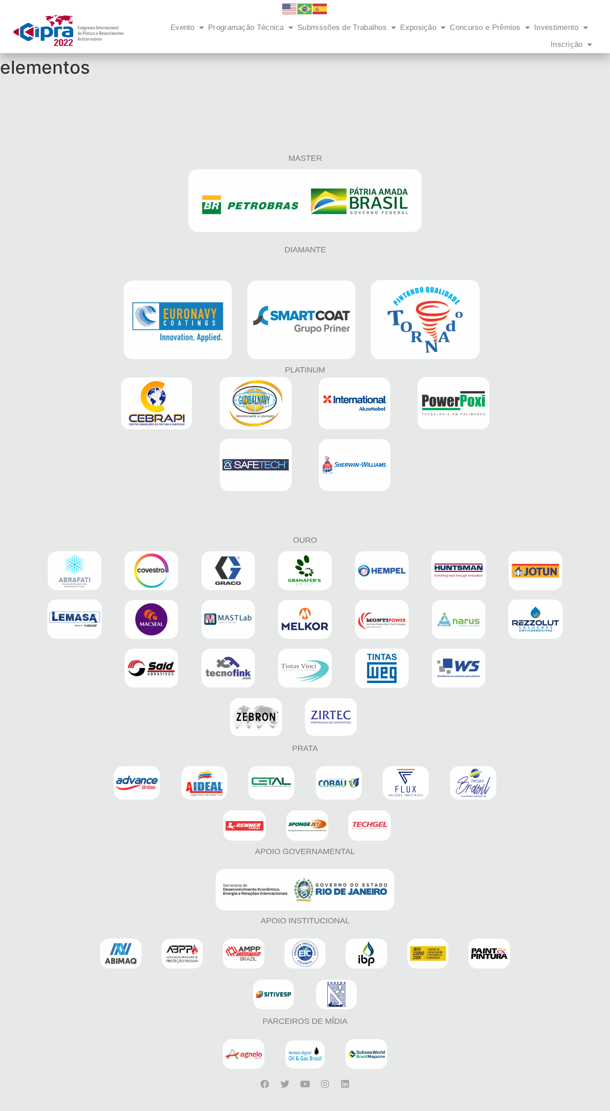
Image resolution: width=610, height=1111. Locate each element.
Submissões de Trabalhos (342, 27)
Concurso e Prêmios (485, 27)
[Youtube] (305, 1084)
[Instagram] (325, 1084)
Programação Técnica (246, 27)
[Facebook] (265, 1084)
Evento (183, 27)
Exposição (418, 27)
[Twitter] (285, 1084)
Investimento (556, 27)
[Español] (320, 8)
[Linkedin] (345, 1084)
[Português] (305, 8)
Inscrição (567, 44)
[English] (289, 8)
